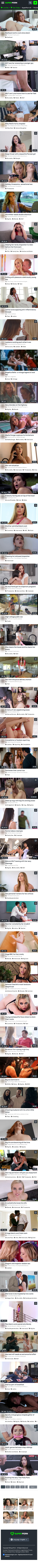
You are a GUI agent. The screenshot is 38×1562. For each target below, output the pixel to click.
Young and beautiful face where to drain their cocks (20, 1018)
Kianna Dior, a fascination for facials (18, 528)
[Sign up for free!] (35, 2)
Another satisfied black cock (16, 526)
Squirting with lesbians (14, 742)
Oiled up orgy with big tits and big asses (20, 801)
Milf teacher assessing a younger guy (19, 63)
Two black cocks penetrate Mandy (18, 1324)
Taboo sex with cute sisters (15, 249)
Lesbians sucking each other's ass (18, 342)
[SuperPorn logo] (7, 3)
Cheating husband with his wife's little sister (19, 1111)
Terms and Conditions (14, 1550)
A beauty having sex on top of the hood (20, 496)
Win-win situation (12, 465)
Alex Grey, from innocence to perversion (18, 281)
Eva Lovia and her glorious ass (16, 344)
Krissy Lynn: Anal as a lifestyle (16, 1356)
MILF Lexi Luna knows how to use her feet (20, 93)
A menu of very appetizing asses (17, 710)
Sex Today (16, 8)
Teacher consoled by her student (17, 924)
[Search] (30, 2)
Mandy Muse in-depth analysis (16, 1326)
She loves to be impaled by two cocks (19, 1294)
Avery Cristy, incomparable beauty (17, 1265)
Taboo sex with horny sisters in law (17, 1114)
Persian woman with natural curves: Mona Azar (18, 156)
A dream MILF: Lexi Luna (14, 95)
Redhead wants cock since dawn (17, 33)
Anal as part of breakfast (14, 1385)
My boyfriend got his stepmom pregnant (20, 586)
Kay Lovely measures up (14, 956)
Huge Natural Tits (12, 865)
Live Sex (6, 8)
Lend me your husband (14, 186)
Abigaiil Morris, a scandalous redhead (18, 1144)
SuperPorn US (26, 8)
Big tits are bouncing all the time (17, 1142)
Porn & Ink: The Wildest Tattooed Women (18, 558)
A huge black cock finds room (16, 1233)
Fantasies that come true (15, 770)
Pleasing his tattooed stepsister (17, 556)
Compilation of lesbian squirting (17, 740)
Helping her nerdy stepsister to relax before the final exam (19, 246)
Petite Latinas (11, 314)
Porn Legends (11, 376)
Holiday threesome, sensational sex (19, 184)
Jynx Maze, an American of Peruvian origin (18, 1386)
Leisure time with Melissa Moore (17, 467)
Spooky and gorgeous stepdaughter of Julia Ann (19, 1416)
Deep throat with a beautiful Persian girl (20, 154)
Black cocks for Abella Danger (16, 437)
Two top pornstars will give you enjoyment (21, 1173)
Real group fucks (12, 802)
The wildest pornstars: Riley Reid (17, 126)
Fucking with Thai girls (14, 1479)
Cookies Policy (11, 1552)
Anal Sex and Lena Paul (14, 1235)
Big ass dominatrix (12, 1080)
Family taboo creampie (14, 831)
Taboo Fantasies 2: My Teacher (16, 65)
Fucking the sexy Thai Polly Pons (17, 1477)
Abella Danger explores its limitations (19, 435)
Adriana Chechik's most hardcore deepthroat (18, 985)
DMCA (27, 1552)
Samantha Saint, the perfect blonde (18, 216)
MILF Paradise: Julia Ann (14, 1419)
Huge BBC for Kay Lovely (14, 954)
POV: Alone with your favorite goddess (18, 1175)
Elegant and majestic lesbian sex (17, 1263)
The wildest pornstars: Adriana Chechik (18, 989)
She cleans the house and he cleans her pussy (20, 648)
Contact (5, 1550)
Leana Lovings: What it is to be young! (18, 772)
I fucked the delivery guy (14, 681)
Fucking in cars (11, 498)
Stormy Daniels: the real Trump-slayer (18, 407)
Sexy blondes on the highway (16, 405)
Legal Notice (24, 1550)
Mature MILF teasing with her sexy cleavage (18, 862)
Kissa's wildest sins (13, 712)
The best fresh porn (13, 35)
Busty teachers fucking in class (17, 926)
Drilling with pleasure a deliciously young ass (20, 278)
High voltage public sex (14, 617)
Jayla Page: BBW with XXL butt (16, 1082)
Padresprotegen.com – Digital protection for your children (19, 1555)
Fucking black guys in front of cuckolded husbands (18, 1205)
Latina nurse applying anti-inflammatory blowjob (20, 311)
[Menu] (2, 3)
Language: (19, 1539)
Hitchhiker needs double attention (18, 214)
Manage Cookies (20, 1552)
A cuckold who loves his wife (16, 1203)
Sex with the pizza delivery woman (18, 679)
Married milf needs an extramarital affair (20, 1354)
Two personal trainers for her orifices (19, 894)
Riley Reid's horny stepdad (15, 124)
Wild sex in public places (14, 619)
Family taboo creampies (14, 588)
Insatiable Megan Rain (14, 1296)
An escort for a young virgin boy (17, 1049)
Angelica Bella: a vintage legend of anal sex (20, 373)
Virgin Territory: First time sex (16, 1051)
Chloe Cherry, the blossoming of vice (18, 1021)
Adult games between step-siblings (18, 1447)
